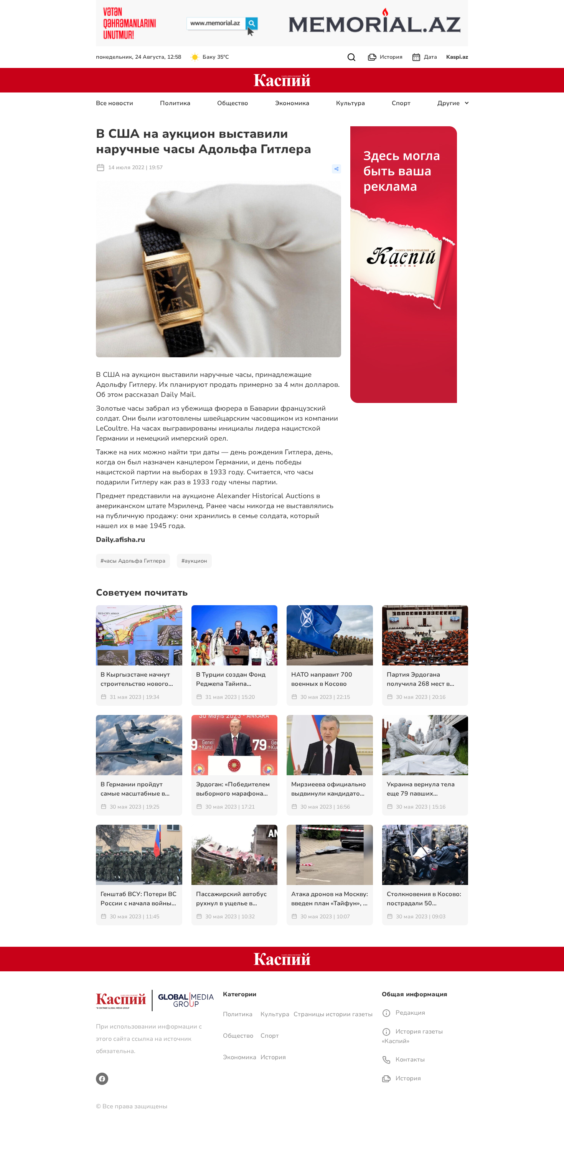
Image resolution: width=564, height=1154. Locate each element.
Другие (448, 103)
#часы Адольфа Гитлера (133, 561)
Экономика (292, 103)
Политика (175, 103)
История (391, 57)
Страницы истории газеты (333, 1014)
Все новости (114, 103)
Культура (350, 103)
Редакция (409, 1013)
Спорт (401, 103)
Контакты (409, 1059)
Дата (430, 57)
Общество (232, 103)
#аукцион (194, 561)
